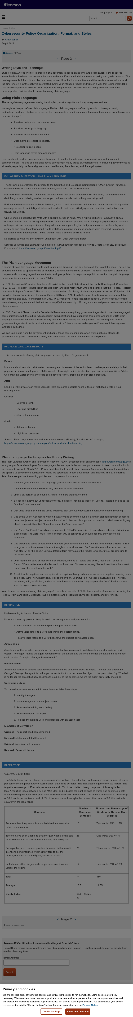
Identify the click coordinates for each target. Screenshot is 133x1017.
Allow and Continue (77, 1011)
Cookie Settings (51, 1011)
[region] (66, 1000)
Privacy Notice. (90, 1005)
